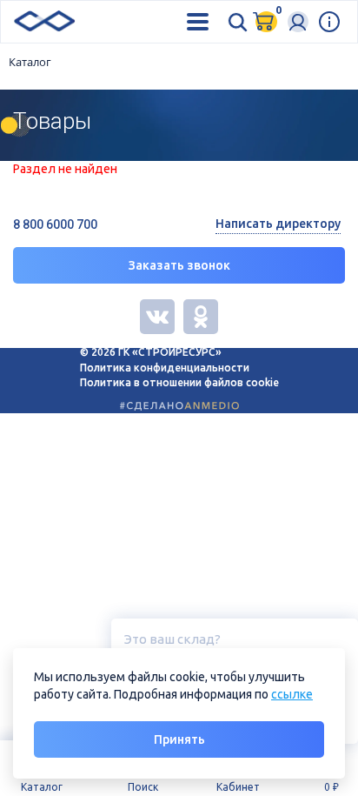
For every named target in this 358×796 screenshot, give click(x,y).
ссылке (292, 694)
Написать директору (278, 224)
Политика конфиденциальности (164, 367)
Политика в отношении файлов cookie (179, 382)
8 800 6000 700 (55, 224)
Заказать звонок (179, 265)
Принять (179, 739)
